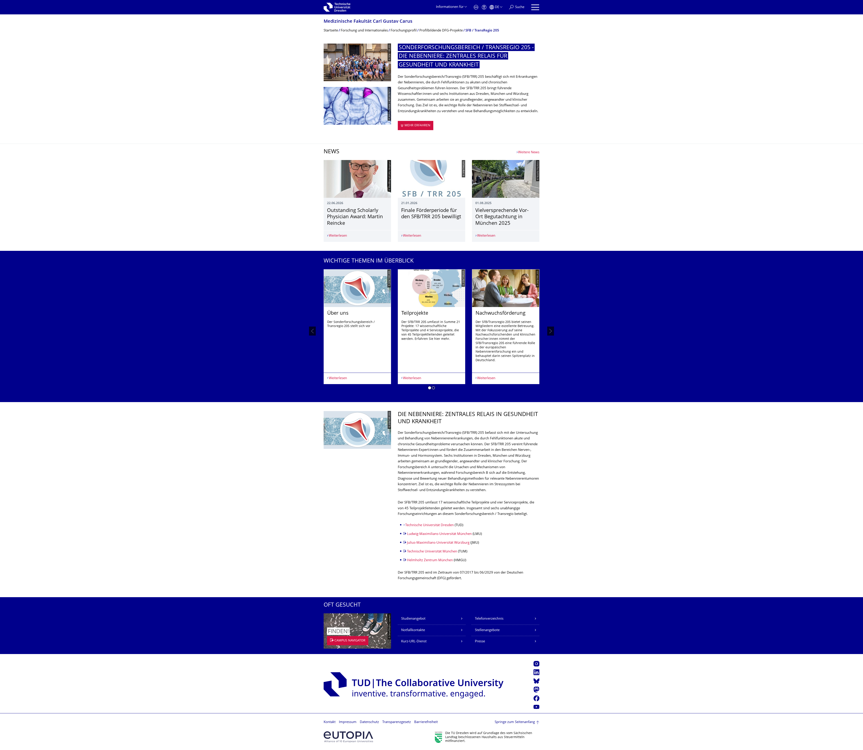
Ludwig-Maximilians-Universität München (439, 534)
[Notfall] (476, 7)
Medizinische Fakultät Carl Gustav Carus (368, 22)
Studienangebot (413, 619)
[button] (429, 388)
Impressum (347, 722)
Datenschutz (369, 722)
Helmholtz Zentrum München (430, 560)
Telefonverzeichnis (489, 619)
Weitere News (528, 152)
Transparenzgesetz (396, 722)
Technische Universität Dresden (429, 525)
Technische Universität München (432, 551)
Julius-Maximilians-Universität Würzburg (438, 543)
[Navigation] (535, 7)
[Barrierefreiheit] (484, 7)
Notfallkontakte (413, 630)
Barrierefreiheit (426, 722)
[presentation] (312, 331)
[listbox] (431, 331)
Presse (480, 641)
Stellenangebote (487, 630)
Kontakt (330, 722)
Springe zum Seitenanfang (515, 722)
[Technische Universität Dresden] (337, 7)
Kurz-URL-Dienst (414, 641)
